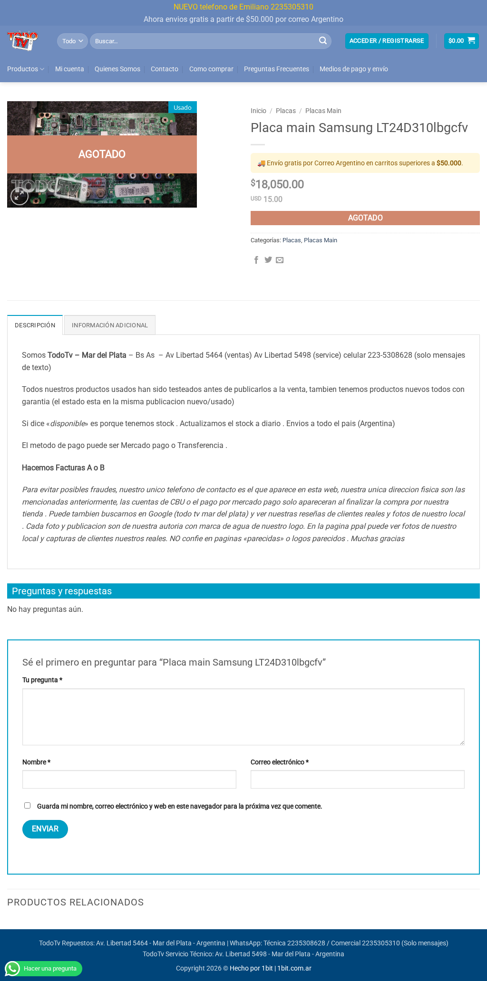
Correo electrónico (280, 762)
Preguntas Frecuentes (276, 69)
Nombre (36, 762)
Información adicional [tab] (110, 325)
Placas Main (323, 110)
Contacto (164, 69)
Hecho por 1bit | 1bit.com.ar (271, 968)
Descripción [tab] (35, 325)
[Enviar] (323, 41)
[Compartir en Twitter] (268, 260)
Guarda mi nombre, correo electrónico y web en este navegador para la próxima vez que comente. (179, 806)
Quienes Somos (117, 69)
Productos (22, 69)
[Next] (479, 928)
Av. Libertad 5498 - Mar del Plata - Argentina (279, 954)
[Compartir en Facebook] (256, 260)
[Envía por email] (279, 260)
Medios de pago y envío (354, 69)
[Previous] (7, 928)
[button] (387, 41)
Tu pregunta (42, 680)
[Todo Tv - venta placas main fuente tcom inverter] (25, 41)
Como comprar (211, 69)
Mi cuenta (69, 69)
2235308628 (306, 943)
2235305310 (381, 943)
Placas (286, 110)
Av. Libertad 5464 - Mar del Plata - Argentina (160, 943)
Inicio (258, 110)
